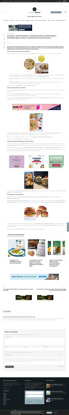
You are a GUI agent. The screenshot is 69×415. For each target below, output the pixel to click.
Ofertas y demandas (42, 20)
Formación (28, 20)
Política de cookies (21, 1)
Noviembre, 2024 (9, 42)
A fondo (17, 20)
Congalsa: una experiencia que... (57, 391)
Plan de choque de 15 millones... (57, 384)
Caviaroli (25, 90)
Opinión (49, 20)
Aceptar (49, 412)
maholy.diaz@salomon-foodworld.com (37, 229)
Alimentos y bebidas (10, 33)
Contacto (35, 1)
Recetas (53, 20)
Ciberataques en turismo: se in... (57, 398)
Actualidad (12, 20)
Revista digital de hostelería (35, 16)
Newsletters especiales (60, 20)
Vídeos (36, 20)
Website (45, 346)
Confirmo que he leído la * (34, 398)
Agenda (32, 20)
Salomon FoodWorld (11, 196)
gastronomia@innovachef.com (30, 85)
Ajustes (55, 412)
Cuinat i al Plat (10, 143)
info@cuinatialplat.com (17, 192)
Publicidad (11, 1)
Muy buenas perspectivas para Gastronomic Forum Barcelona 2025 (19, 316)
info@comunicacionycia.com (43, 360)
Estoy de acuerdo (9, 354)
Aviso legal (15, 1)
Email (25, 346)
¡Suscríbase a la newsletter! (56, 12)
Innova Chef (14, 53)
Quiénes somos (5, 1)
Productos (6, 20)
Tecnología (22, 20)
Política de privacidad (29, 1)
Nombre (6, 346)
